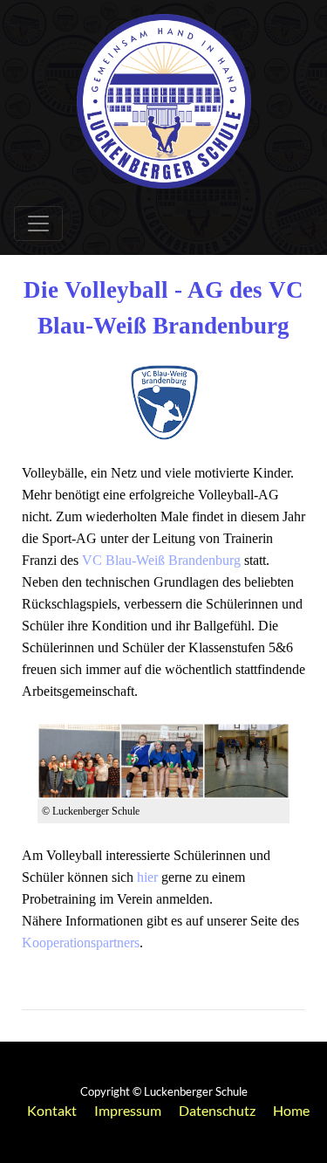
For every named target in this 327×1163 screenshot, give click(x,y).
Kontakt (52, 1110)
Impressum (127, 1110)
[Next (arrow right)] (296, 581)
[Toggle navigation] (38, 223)
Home (291, 1110)
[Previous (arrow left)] (30, 581)
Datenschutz (217, 1110)
